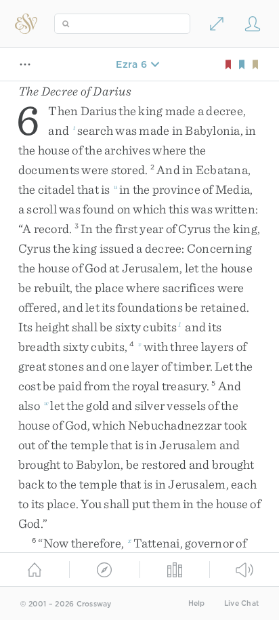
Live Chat (241, 603)
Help (196, 603)
